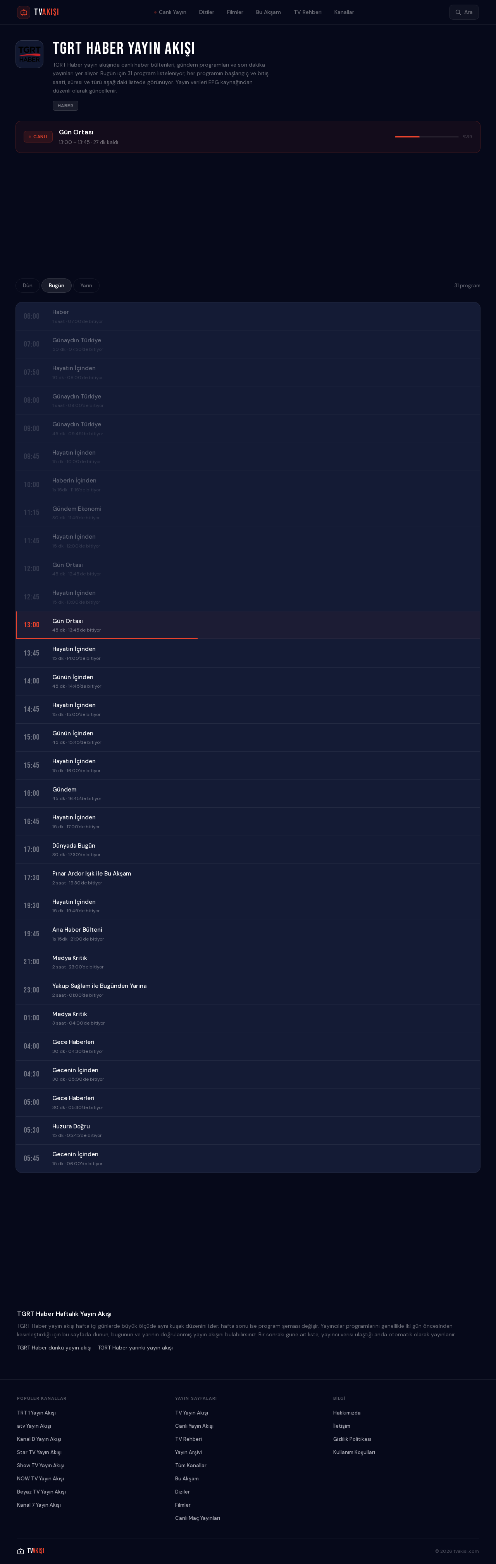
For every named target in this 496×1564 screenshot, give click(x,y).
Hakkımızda (347, 1412)
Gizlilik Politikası (352, 1439)
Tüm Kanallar (191, 1465)
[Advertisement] (248, 218)
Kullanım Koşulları (354, 1452)
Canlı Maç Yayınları (197, 1518)
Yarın (86, 285)
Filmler (235, 12)
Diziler (206, 12)
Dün (28, 285)
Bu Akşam (268, 12)
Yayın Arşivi (188, 1452)
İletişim (341, 1426)
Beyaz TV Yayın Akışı (41, 1491)
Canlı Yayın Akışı (194, 1426)
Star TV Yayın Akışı (39, 1452)
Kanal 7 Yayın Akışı (39, 1505)
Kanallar (344, 12)
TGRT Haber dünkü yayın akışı (54, 1347)
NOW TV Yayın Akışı (40, 1478)
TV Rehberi (308, 12)
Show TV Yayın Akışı (40, 1465)
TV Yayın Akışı (191, 1412)
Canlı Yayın (172, 12)
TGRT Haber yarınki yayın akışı (135, 1347)
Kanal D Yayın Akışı (39, 1439)
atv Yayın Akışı (34, 1426)
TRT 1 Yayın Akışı (36, 1412)
